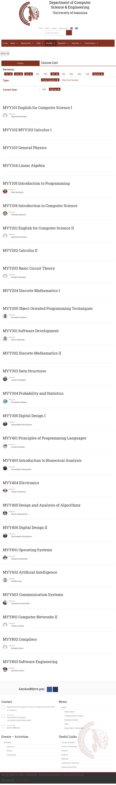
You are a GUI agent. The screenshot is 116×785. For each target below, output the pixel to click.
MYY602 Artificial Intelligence (30, 572)
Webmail (65, 758)
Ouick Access (90, 43)
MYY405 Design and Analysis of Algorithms (41, 505)
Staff (38, 43)
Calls (66, 724)
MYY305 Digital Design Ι (24, 415)
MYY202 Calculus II (20, 250)
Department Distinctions (74, 728)
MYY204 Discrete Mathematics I (31, 290)
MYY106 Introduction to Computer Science (40, 205)
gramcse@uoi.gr (13, 727)
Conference (11, 754)
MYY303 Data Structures (24, 371)
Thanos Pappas (23, 779)
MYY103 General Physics (25, 147)
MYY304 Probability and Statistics (33, 393)
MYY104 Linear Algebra (24, 165)
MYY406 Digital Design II (25, 527)
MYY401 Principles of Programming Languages (44, 438)
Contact (54, 28)
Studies (49, 43)
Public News (69, 711)
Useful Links (63, 28)
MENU (4, 53)
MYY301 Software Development (31, 330)
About (47, 28)
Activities (75, 43)
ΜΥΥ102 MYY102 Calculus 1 (27, 129)
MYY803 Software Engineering (30, 661)
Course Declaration (69, 746)
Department (26, 43)
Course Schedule (68, 742)
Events (9, 750)
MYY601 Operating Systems (27, 549)
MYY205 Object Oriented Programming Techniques (48, 308)
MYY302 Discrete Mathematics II (32, 353)
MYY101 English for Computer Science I (37, 107)
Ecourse (65, 750)
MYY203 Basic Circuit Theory (29, 268)
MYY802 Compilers (20, 639)
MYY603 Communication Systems (33, 594)
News (12, 43)
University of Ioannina (70, 763)
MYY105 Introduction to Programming (36, 183)
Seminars (11, 746)
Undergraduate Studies (73, 715)
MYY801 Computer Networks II (30, 616)
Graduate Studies (71, 719)
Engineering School (69, 767)
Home (41, 28)
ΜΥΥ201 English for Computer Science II (38, 228)
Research (62, 43)
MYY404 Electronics (21, 482)
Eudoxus (65, 754)
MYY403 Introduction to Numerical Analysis (42, 460)
